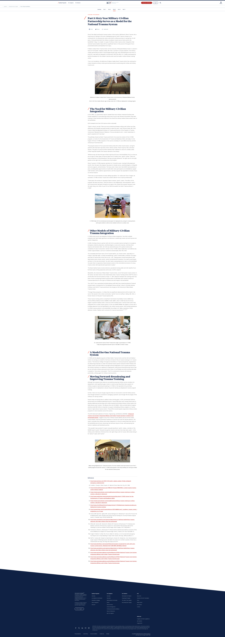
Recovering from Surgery (127, 602)
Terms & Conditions (93, 633)
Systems (5, 6)
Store (138, 600)
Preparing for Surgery (126, 598)
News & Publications (111, 611)
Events (108, 602)
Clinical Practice (110, 604)
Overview (99, 9)
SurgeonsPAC (139, 623)
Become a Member (147, 2)
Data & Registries (95, 602)
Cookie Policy (85, 633)
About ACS (139, 595)
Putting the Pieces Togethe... (13, 6)
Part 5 (124, 9)
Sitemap (107, 633)
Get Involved (139, 621)
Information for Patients (126, 595)
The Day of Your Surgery (127, 600)
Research (93, 604)
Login (155, 2)
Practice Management (111, 606)
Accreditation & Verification (97, 598)
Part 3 (114, 9)
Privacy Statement (78, 633)
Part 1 (104, 9)
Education (109, 598)
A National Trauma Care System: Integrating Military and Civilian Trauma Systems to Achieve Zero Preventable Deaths (111, 415)
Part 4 (119, 9)
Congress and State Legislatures (143, 618)
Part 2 (109, 9)
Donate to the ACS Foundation (143, 598)
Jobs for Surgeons (110, 613)
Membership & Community (112, 600)
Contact (138, 606)
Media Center (139, 602)
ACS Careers (139, 604)
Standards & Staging (96, 600)
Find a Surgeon (79, 608)
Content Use (102, 633)
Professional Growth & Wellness (113, 608)
